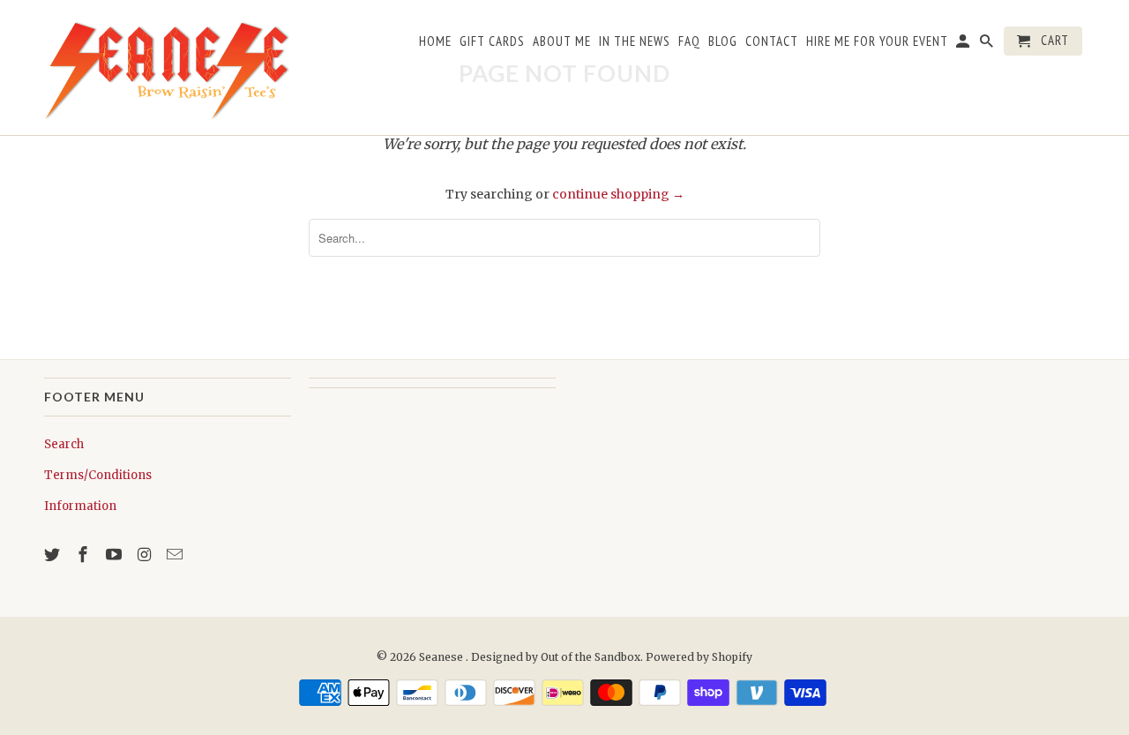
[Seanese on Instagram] (145, 554)
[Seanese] (167, 67)
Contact (771, 41)
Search (64, 444)
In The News (634, 41)
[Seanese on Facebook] (84, 554)
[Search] (988, 45)
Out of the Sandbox (590, 657)
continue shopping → (618, 194)
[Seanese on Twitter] (54, 554)
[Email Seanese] (176, 554)
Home (435, 41)
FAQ (689, 41)
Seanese (442, 657)
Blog (722, 41)
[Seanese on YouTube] (115, 554)
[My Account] (964, 45)
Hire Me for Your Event (877, 41)
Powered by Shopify (699, 657)
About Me (562, 41)
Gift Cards (492, 41)
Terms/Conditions (98, 475)
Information (80, 506)
